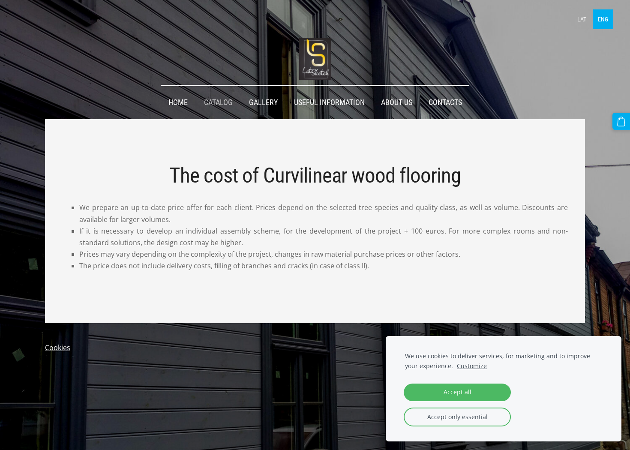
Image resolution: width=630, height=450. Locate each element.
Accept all (457, 392)
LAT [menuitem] (581, 19)
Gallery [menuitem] (263, 102)
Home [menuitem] (178, 102)
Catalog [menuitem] (218, 102)
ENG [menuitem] (603, 19)
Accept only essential (457, 417)
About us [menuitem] (396, 102)
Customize (472, 366)
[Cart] (621, 121)
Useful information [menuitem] (329, 102)
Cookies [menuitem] (57, 347)
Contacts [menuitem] (445, 102)
